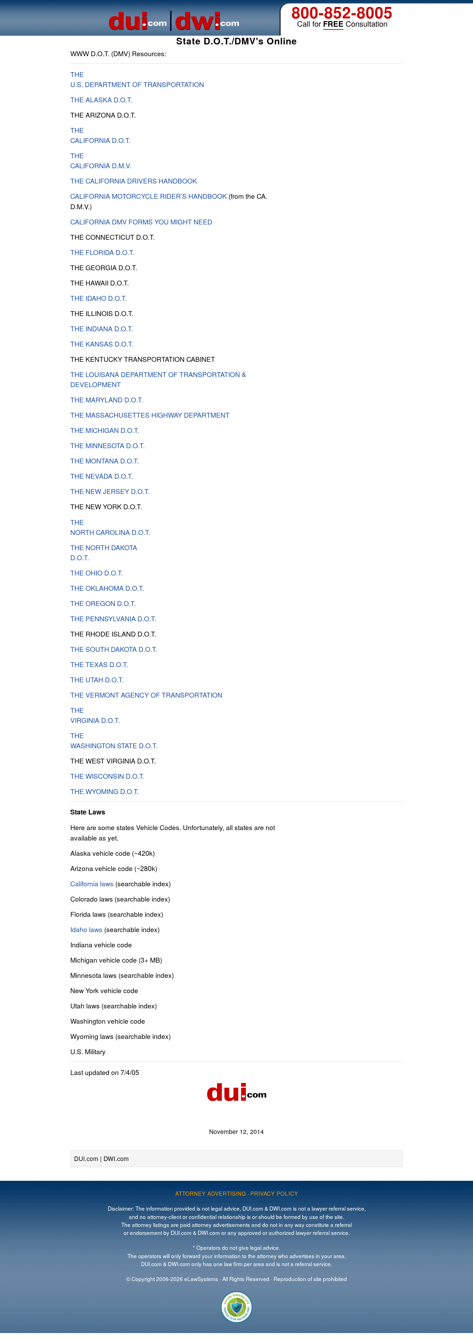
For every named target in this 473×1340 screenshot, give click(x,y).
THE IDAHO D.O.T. (98, 297)
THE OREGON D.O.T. (103, 603)
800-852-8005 (342, 12)
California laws (92, 883)
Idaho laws (86, 929)
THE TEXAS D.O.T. (99, 664)
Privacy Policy (274, 1193)
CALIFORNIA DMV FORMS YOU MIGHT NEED (141, 221)
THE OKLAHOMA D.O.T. (107, 587)
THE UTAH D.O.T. (97, 679)
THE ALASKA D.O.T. (101, 99)
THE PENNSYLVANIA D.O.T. (113, 618)
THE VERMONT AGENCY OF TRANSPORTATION (146, 694)
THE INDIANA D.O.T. (101, 328)
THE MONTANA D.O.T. (104, 460)
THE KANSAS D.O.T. (101, 343)
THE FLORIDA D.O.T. (102, 252)
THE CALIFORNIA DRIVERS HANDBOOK (133, 180)
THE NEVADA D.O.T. (101, 475)
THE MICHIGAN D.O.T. (104, 430)
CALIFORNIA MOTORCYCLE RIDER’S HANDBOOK (148, 195)
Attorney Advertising (210, 1193)
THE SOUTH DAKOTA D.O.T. (113, 649)
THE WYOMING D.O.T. (104, 791)
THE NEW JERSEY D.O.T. (110, 491)
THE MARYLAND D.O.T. (106, 399)
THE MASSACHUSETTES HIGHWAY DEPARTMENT (150, 414)
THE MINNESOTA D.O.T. (107, 445)
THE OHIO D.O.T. (96, 572)
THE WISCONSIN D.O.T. (107, 775)
